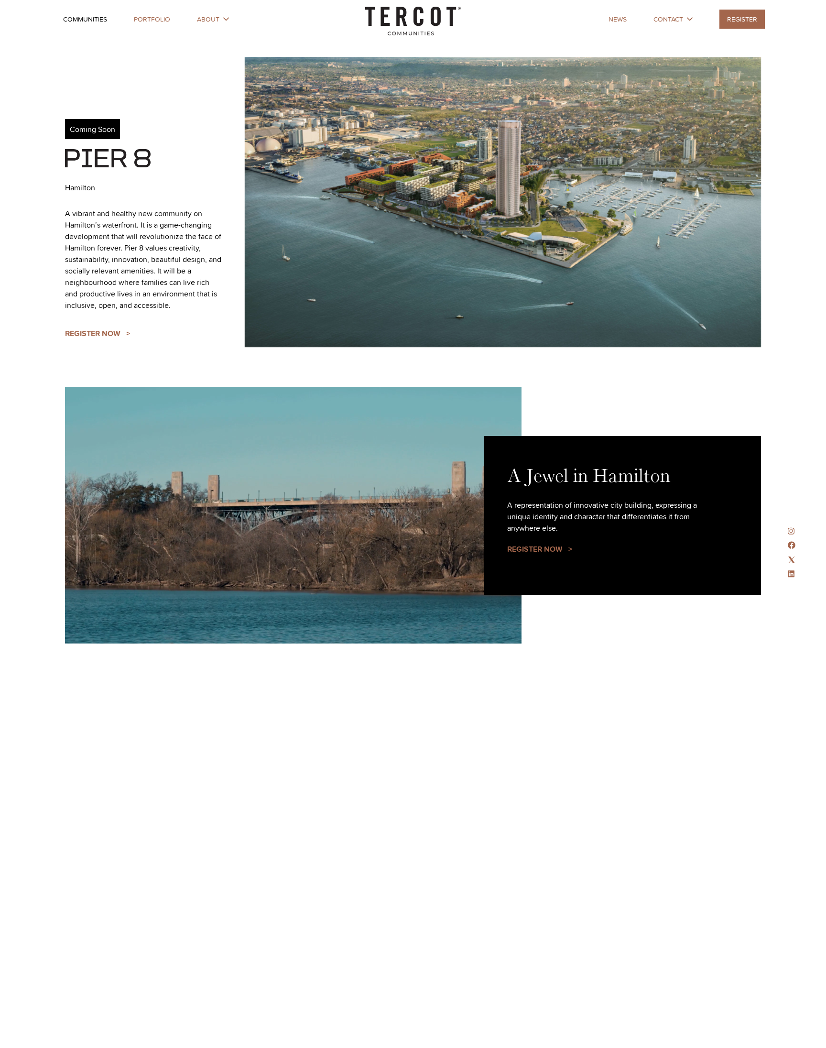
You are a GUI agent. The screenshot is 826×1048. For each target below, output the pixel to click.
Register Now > (97, 333)
